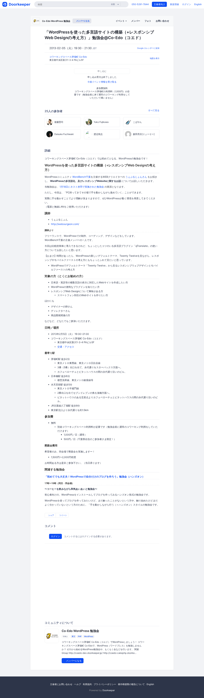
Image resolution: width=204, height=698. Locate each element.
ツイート (63, 515)
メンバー (135, 20)
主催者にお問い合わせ (61, 684)
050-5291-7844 (140, 4)
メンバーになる (83, 21)
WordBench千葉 (81, 176)
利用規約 (87, 684)
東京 (73, 636)
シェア (51, 515)
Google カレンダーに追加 (148, 48)
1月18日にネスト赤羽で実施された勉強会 (82, 186)
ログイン (186, 4)
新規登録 (174, 4)
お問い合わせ (162, 20)
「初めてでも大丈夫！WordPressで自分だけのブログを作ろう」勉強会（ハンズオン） (95, 476)
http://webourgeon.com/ (65, 224)
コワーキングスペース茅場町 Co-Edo (68, 56)
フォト (148, 20)
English (198, 4)
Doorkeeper (108, 690)
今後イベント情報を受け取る (102, 81)
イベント (120, 20)
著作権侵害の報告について (131, 684)
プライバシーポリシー (105, 684)
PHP (79, 636)
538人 (65, 636)
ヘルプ (77, 684)
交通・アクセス (65, 346)
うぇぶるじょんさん (136, 176)
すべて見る (153, 110)
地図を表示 (154, 58)
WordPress (88, 636)
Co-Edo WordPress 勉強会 (56, 21)
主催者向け (159, 4)
